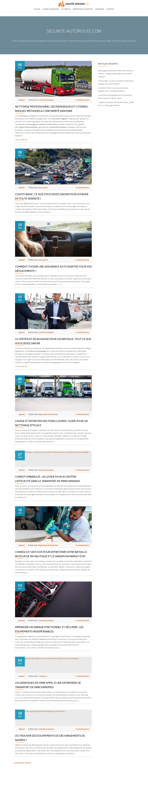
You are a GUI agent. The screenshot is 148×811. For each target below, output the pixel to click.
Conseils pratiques (51, 9)
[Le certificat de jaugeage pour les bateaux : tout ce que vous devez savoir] (53, 311)
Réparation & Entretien (83, 9)
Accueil (37, 9)
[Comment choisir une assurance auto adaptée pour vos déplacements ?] (53, 239)
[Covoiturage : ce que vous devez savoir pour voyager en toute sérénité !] (53, 166)
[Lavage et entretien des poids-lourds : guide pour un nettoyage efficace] (53, 393)
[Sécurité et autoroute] (74, 4)
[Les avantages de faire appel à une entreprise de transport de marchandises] (47, 658)
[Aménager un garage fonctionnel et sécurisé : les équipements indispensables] (53, 599)
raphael (21, 100)
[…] (50, 212)
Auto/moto (66, 9)
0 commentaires (82, 100)
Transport (99, 9)
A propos (110, 9)
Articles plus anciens (22, 763)
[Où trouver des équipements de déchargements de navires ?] (40, 711)
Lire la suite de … (21, 139)
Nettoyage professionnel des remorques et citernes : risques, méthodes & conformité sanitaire (115, 73)
